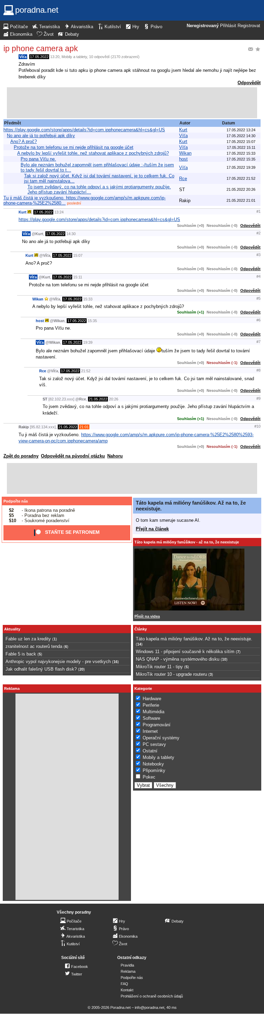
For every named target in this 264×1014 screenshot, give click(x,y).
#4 (258, 276)
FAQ (124, 984)
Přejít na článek (152, 528)
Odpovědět (249, 82)
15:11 (77, 277)
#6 (258, 320)
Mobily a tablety (74, 57)
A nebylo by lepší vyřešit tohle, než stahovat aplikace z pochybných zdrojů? (93, 153)
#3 (258, 255)
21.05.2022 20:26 (241, 189)
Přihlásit (228, 25)
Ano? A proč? (23, 141)
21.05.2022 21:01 (241, 200)
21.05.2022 (98, 399)
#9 (258, 398)
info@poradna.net (149, 1007)
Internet (150, 731)
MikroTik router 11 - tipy (159, 666)
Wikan (185, 153)
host (183, 159)
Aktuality (12, 629)
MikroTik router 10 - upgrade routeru (171, 674)
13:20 (54, 57)
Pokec (149, 777)
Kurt (183, 129)
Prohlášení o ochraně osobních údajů (152, 996)
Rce (183, 178)
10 (224, 659)
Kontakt (127, 990)
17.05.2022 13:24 (241, 130)
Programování (156, 724)
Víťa (22, 57)
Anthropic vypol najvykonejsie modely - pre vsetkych (58, 661)
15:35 (92, 321)
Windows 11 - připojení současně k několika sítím (185, 651)
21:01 (84, 427)
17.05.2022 (39, 57)
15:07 (77, 255)
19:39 (87, 342)
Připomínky (154, 770)
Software (151, 718)
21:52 (85, 371)
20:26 (113, 399)
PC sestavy (154, 744)
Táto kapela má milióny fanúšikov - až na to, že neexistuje (186, 542)
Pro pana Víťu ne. (38, 159)
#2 (258, 233)
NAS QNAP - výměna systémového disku (177, 659)
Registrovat (249, 25)
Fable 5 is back (21, 654)
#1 (258, 211)
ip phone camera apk (40, 48)
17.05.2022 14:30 (241, 136)
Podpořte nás (15, 501)
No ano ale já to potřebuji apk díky (41, 135)
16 (115, 662)
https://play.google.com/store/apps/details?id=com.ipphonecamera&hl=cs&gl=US (84, 129)
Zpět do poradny (20, 456)
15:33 (87, 299)
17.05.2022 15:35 (241, 159)
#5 (258, 298)
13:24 (59, 212)
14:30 (71, 234)
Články (140, 629)
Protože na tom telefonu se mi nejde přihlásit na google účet (73, 147)
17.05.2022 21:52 (241, 178)
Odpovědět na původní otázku (73, 456)
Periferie (151, 705)
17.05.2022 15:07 (241, 142)
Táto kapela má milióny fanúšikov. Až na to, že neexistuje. (194, 638)
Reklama (128, 971)
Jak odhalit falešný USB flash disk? (41, 669)
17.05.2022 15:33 (241, 153)
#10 (257, 426)
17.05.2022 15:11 (241, 147)
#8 (258, 370)
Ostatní (150, 750)
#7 (258, 342)
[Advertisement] (132, 102)
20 (81, 669)
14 (139, 644)
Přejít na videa (147, 616)
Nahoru (115, 456)
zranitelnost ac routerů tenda (34, 646)
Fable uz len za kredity (28, 638)
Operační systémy (161, 737)
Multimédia (153, 711)
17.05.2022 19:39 (241, 167)
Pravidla (127, 965)
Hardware (152, 698)
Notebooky (153, 764)
